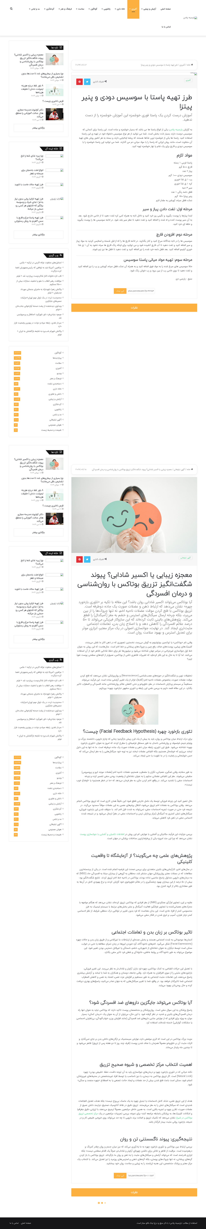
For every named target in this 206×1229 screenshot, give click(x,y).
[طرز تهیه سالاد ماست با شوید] (54, 189)
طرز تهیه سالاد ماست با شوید (29, 184)
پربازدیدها (57, 358)
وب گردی (53, 255)
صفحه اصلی (166, 9)
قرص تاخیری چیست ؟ (52, 101)
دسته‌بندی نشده (54, 383)
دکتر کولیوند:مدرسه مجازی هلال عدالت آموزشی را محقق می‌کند (29, 113)
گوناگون (94, 9)
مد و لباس (35, 9)
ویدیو (59, 373)
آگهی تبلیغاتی (55, 419)
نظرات (134, 308)
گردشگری (50, 9)
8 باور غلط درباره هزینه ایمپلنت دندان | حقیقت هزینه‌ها (32, 89)
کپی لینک (120, 291)
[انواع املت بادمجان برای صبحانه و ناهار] (54, 175)
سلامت (81, 9)
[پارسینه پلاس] (190, 18)
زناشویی (107, 9)
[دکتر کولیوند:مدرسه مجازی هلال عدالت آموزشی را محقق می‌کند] (54, 114)
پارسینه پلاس (176, 130)
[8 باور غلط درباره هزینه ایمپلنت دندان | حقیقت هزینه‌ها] (54, 90)
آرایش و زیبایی (149, 9)
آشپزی (134, 9)
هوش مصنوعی (54, 425)
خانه (189, 65)
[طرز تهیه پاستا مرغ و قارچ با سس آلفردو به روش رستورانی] (54, 222)
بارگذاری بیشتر (39, 128)
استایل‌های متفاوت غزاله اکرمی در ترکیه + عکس (40, 262)
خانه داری (121, 9)
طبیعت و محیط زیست (51, 430)
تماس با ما (166, 26)
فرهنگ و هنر (66, 9)
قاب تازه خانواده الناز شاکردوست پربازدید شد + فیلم (39, 276)
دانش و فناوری (54, 394)
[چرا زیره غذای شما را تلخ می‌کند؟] (54, 160)
